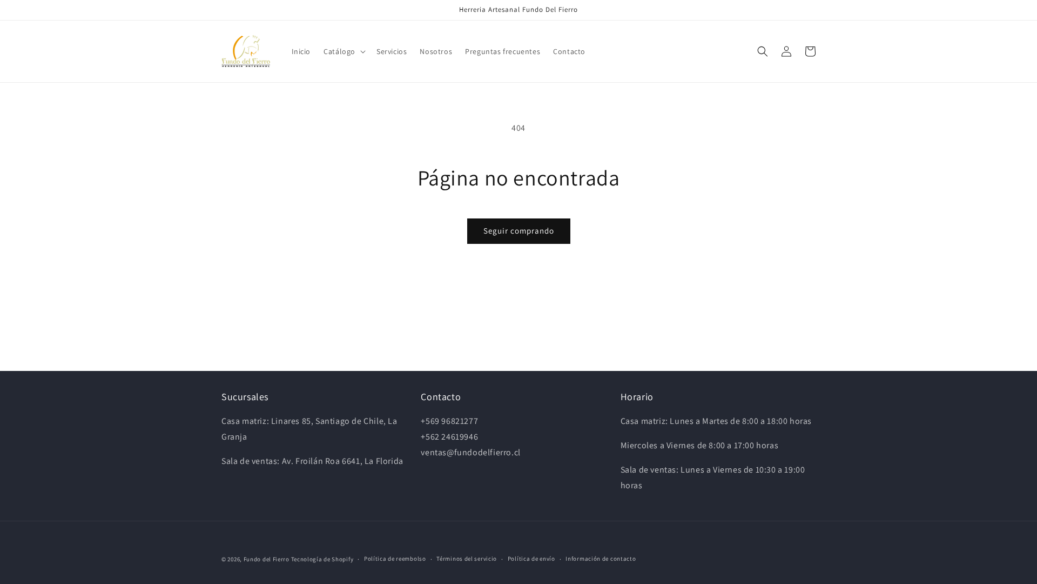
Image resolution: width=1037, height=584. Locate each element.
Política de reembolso (395, 558)
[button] (343, 51)
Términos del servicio (466, 558)
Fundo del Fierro (266, 559)
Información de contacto (600, 558)
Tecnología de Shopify (322, 559)
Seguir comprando (518, 230)
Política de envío (531, 558)
